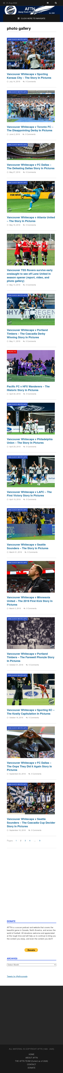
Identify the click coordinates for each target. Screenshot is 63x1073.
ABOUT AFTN (31, 1057)
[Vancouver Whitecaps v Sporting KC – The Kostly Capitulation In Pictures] (31, 689)
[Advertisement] (31, 887)
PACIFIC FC (12, 352)
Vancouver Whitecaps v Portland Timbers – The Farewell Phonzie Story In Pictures (30, 657)
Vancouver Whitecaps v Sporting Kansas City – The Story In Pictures (29, 75)
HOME (31, 1054)
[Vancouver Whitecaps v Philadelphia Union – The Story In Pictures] (31, 418)
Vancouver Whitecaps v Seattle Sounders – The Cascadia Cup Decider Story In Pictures (31, 822)
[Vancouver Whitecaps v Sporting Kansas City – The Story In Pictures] (31, 53)
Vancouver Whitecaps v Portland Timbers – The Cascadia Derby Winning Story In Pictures (27, 333)
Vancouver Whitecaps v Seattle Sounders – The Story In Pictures (27, 546)
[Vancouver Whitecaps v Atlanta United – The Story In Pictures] (31, 197)
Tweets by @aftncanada (17, 976)
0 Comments (31, 81)
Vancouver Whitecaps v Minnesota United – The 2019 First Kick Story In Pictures (30, 600)
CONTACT (31, 1064)
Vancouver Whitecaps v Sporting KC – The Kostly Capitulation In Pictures (31, 711)
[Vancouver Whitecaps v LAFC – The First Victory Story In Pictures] (31, 471)
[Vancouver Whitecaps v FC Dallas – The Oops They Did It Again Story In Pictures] (31, 742)
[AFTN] (31, 10)
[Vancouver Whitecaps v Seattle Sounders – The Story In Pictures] (31, 524)
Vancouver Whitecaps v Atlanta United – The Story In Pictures (31, 219)
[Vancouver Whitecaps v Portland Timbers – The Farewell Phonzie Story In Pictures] (31, 633)
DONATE (31, 1067)
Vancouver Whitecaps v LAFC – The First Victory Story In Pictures (29, 493)
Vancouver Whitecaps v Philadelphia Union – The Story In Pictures (30, 441)
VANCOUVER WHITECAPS (17, 39)
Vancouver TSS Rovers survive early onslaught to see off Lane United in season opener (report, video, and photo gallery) (30, 275)
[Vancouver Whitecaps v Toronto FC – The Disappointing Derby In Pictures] (31, 106)
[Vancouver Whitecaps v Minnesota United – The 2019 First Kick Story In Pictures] (31, 577)
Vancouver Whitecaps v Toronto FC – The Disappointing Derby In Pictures (30, 128)
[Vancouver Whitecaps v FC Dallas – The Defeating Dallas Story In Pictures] (31, 151)
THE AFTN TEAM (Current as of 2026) (31, 1061)
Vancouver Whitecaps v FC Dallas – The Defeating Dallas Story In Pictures (31, 166)
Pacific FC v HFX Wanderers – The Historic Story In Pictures (28, 388)
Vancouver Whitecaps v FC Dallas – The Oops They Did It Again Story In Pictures (29, 766)
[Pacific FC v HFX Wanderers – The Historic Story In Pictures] (31, 366)
